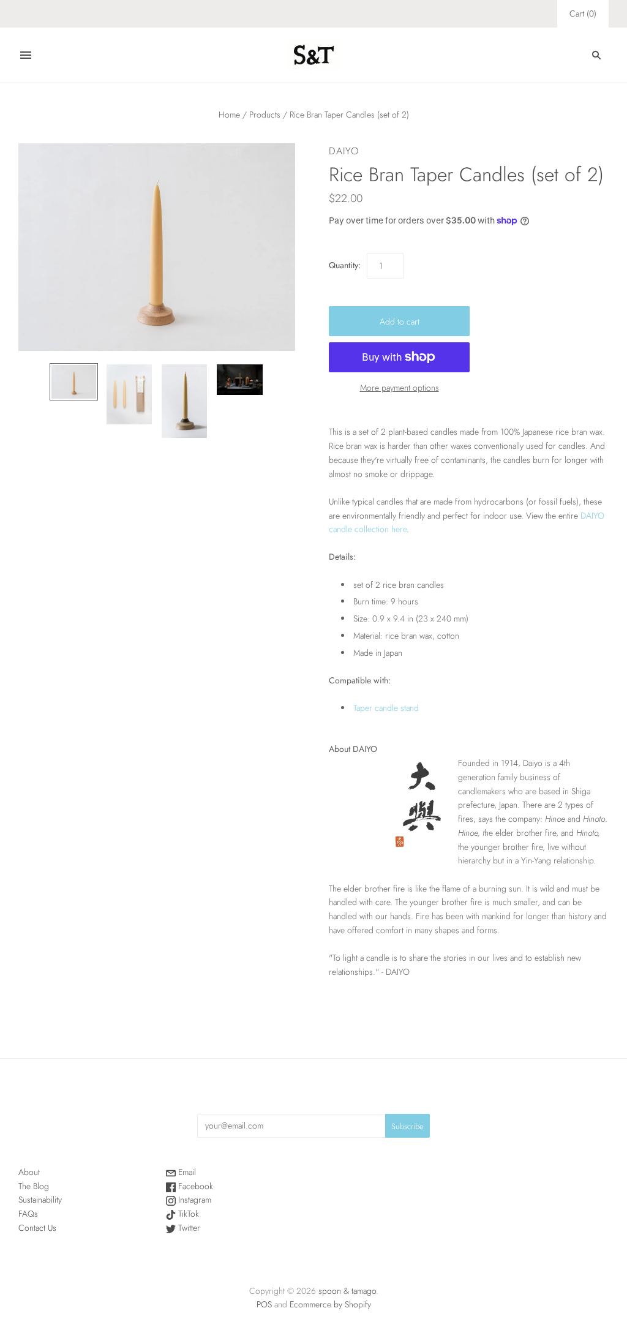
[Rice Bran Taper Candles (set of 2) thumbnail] (74, 381)
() (582, 13)
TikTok (187, 1214)
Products (264, 114)
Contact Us (37, 1228)
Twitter (188, 1228)
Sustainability (40, 1199)
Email (186, 1172)
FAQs (28, 1214)
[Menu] (25, 55)
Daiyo (344, 151)
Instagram (193, 1199)
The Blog (33, 1186)
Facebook (194, 1186)
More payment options (399, 387)
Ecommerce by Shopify (330, 1304)
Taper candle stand (386, 708)
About (29, 1172)
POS (264, 1304)
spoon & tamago (347, 1291)
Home (229, 114)
